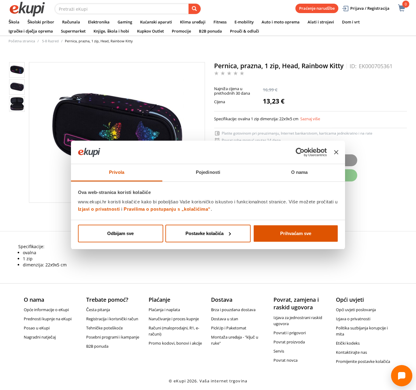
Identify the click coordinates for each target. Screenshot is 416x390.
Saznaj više (310, 118)
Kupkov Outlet (150, 31)
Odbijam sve (120, 233)
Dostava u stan (224, 318)
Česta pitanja (98, 309)
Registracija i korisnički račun (112, 318)
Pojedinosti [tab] (208, 172)
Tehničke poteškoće (104, 328)
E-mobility (244, 22)
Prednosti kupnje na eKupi (48, 318)
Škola (14, 22)
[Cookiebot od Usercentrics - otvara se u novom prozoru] (300, 152)
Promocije (181, 31)
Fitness (220, 22)
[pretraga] (195, 9)
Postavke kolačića (204, 233)
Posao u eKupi (37, 328)
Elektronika (99, 22)
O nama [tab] (299, 172)
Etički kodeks (348, 343)
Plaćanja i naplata (164, 309)
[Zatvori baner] (336, 152)
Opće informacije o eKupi (46, 309)
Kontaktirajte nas (351, 352)
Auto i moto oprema (281, 22)
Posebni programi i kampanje (112, 337)
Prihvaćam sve (295, 233)
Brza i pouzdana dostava (233, 309)
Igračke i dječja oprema (31, 31)
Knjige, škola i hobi (111, 31)
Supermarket (73, 31)
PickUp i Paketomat (228, 328)
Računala (71, 22)
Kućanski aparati (156, 22)
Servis (278, 351)
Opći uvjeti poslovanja (356, 309)
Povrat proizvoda (289, 342)
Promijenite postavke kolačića (363, 361)
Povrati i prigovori (289, 333)
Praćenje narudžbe (317, 8)
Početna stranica (22, 41)
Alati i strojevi (321, 22)
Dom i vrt (351, 22)
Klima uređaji (193, 22)
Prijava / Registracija (370, 8)
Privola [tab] (116, 172)
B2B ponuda (210, 31)
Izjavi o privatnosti (99, 209)
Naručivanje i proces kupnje (174, 318)
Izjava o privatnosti (353, 318)
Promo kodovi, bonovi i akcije (175, 343)
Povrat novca (285, 360)
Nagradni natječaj (40, 337)
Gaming (125, 22)
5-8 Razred (50, 41)
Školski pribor (40, 22)
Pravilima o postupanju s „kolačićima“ (167, 209)
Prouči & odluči (244, 31)
